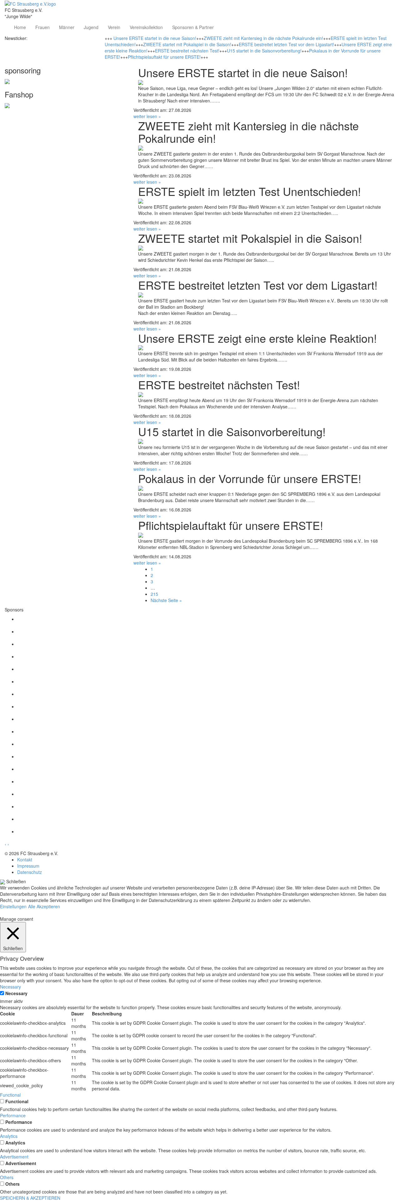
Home (20, 27)
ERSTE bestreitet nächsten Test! (187, 50)
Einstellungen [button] (13, 906)
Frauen (42, 27)
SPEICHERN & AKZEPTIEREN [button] (30, 1198)
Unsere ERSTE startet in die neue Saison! (154, 38)
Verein (114, 27)
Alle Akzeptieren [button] (44, 906)
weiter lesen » (147, 116)
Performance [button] (13, 1115)
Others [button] (6, 1177)
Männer (66, 27)
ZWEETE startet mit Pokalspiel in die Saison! (187, 44)
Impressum (28, 866)
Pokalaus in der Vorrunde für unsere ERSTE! (249, 478)
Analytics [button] (9, 1136)
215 (154, 594)
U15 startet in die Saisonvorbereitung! (264, 50)
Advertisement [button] (14, 1157)
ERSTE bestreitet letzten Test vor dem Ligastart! (286, 44)
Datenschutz (29, 872)
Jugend (91, 27)
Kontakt (24, 859)
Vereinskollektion (146, 27)
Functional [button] (10, 1095)
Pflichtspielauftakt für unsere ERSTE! (164, 57)
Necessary (16, 993)
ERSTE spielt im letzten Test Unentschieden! (249, 191)
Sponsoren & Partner (193, 27)
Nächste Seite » (166, 600)
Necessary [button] (10, 987)
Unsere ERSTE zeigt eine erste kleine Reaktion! (257, 338)
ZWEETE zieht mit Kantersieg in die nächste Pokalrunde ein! (263, 38)
